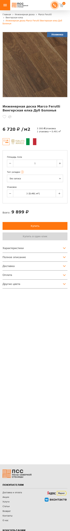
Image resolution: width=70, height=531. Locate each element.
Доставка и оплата (12, 492)
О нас (5, 520)
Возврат (7, 511)
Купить (35, 225)
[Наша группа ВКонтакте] (56, 500)
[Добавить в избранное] (4, 116)
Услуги (6, 501)
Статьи (6, 506)
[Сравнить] (9, 116)
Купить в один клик (35, 236)
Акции (6, 497)
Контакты (8, 515)
